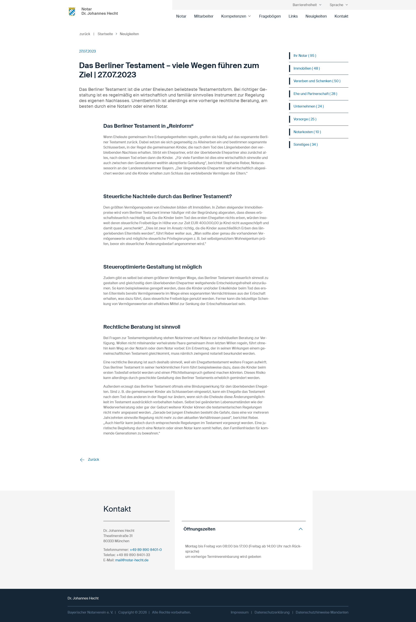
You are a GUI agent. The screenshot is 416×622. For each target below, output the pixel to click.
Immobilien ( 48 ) (307, 68)
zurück (87, 34)
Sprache (336, 5)
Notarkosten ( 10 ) (307, 132)
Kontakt (341, 16)
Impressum (240, 612)
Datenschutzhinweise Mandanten (322, 612)
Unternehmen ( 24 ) (309, 106)
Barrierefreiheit (305, 5)
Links (293, 16)
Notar (181, 16)
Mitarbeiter (203, 16)
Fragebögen (270, 16)
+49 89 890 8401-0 (146, 549)
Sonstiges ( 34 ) (306, 144)
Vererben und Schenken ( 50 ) (317, 81)
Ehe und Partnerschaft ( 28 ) (315, 93)
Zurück (93, 459)
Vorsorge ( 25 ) (305, 119)
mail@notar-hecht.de (131, 560)
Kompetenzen (233, 16)
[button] (244, 529)
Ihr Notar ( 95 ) (305, 55)
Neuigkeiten (316, 16)
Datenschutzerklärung (272, 612)
